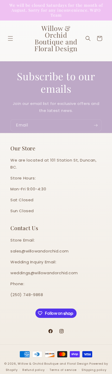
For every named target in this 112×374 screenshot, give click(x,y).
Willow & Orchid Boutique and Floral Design (53, 364)
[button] (10, 38)
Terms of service (63, 370)
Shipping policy (94, 370)
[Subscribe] (95, 125)
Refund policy (33, 370)
